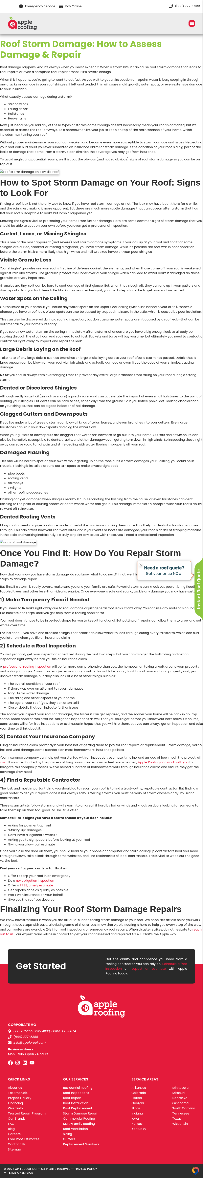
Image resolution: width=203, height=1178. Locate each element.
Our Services (75, 1079)
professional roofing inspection (26, 666)
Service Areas (144, 1079)
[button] (192, 23)
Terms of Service (20, 1173)
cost (3, 762)
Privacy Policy (86, 1169)
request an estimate (148, 968)
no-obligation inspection (34, 880)
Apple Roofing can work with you (163, 762)
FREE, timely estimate (36, 885)
